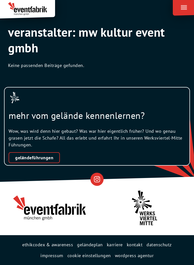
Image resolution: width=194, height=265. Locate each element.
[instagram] (97, 179)
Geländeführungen (34, 158)
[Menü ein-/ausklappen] (183, 6)
